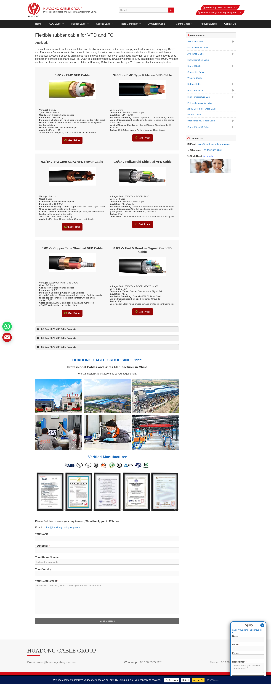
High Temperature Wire (198, 97)
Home (38, 23)
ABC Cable (55, 23)
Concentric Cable (196, 72)
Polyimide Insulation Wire (199, 103)
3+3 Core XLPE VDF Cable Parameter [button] (59, 329)
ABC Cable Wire (195, 41)
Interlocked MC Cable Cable (201, 120)
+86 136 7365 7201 (227, 7)
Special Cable (103, 23)
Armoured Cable (156, 23)
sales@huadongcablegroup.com (225, 12)
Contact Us (230, 23)
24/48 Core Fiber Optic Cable (202, 108)
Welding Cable (194, 78)
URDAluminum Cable (197, 47)
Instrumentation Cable (198, 60)
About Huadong (209, 23)
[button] (62, 24)
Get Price (73, 140)
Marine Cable (194, 114)
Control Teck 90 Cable (198, 127)
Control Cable (183, 23)
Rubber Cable (78, 23)
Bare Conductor (129, 23)
